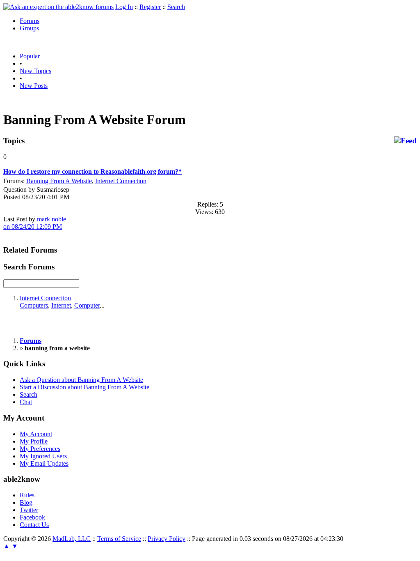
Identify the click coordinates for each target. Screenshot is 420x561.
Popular (30, 56)
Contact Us (34, 524)
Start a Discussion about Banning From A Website (84, 387)
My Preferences (40, 448)
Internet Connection (120, 180)
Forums (29, 20)
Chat (26, 401)
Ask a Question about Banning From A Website (81, 379)
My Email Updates (44, 463)
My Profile (34, 441)
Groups (29, 28)
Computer (87, 305)
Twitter (29, 509)
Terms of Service (119, 538)
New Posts (34, 85)
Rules (27, 495)
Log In (124, 6)
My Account (36, 433)
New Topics (35, 70)
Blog (26, 502)
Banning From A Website (59, 180)
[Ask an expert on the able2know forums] (58, 6)
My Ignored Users (43, 456)
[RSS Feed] (405, 140)
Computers (34, 305)
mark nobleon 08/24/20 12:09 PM (34, 223)
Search (176, 6)
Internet (61, 305)
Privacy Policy (166, 538)
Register (150, 6)
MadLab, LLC (71, 538)
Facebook (32, 517)
